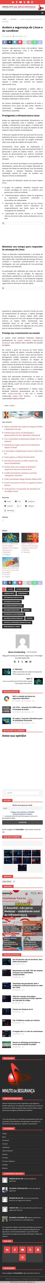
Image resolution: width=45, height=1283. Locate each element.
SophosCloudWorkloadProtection (17, 622)
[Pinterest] (28, 2)
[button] (42, 13)
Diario (4, 1137)
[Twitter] (24, 2)
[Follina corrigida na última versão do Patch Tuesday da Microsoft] (29, 538)
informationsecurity (12, 610)
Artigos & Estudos (12, 955)
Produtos (5, 1158)
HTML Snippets (14, 1282)
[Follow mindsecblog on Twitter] (21, 662)
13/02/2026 (8, 933)
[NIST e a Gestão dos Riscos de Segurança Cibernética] (6, 698)
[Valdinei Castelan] (4, 1191)
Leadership (5, 1147)
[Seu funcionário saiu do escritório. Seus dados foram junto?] (8, 853)
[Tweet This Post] (9, 42)
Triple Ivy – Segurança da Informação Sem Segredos (32, 929)
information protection (13, 597)
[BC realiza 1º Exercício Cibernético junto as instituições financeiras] (6, 721)
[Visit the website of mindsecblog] (15, 662)
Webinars (8, 886)
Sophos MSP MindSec (22, 396)
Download (5, 1140)
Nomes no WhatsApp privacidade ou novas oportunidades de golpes (26, 1043)
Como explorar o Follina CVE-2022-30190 (19, 457)
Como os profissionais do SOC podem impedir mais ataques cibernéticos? (10, 547)
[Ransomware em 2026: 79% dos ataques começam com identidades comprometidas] (36, 853)
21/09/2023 (17, 701)
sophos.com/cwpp (14, 394)
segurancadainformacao (13, 618)
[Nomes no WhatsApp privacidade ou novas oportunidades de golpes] (6, 1044)
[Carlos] (4, 1211)
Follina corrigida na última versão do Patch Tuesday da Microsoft (29, 546)
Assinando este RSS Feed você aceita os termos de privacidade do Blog (19, 817)
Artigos (4, 1133)
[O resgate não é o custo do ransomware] (6, 1033)
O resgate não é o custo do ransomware (28, 1031)
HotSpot (5, 1144)
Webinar (5, 1168)
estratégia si (23, 593)
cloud (10, 589)
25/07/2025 (8, 949)
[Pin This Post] (19, 42)
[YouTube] (20, 2)
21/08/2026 (17, 964)
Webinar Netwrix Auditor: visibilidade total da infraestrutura (12, 929)
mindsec (27, 610)
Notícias (4, 1154)
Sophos (12, 405)
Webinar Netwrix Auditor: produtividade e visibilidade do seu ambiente (11, 942)
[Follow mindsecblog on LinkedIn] (29, 662)
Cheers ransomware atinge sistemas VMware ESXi (22, 479)
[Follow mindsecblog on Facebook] (17, 662)
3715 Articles (32, 652)
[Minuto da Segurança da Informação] (22, 9)
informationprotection (13, 606)
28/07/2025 (29, 933)
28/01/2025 (17, 723)
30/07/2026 (17, 1047)
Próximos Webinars (8, 1161)
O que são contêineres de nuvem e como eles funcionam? (10, 570)
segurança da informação (14, 614)
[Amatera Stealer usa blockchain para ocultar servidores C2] (22, 867)
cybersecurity (9, 593)
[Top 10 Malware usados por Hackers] (6, 1022)
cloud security (22, 589)
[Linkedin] (13, 2)
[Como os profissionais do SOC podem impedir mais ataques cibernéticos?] (10, 538)
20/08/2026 (17, 977)
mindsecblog (19, 36)
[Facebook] (17, 2)
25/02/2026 (8, 918)
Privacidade (20, 829)
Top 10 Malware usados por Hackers (26, 1020)
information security (12, 602)
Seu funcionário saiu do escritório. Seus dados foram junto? (27, 960)
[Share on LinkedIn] (14, 42)
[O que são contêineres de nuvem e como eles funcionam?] (10, 562)
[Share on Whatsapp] (34, 42)
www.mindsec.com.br (12, 627)
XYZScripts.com (31, 1282)
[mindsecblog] (4, 1181)
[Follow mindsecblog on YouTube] (25, 662)
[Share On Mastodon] (39, 42)
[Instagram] (32, 2)
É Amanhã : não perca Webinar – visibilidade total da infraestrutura (22, 911)
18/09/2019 (17, 712)
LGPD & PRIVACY (7, 1151)
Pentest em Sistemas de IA (23, 1009)
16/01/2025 (29, 949)
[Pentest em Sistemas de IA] (26, 860)
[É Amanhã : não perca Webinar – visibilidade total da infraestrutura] (22, 905)
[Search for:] (22, 793)
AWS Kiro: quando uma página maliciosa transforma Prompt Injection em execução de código (27, 998)
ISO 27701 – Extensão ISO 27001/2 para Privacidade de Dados (27, 708)
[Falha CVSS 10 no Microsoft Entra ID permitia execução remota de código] (17, 853)
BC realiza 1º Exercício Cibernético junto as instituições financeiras (27, 719)
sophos (29, 618)
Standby (5, 1165)
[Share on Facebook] (4, 42)
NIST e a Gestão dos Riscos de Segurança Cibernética (24, 697)
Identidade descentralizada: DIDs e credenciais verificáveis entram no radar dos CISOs (28, 985)
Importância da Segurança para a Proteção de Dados (31, 944)
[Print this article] (29, 42)
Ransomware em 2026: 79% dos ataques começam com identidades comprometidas (28, 972)
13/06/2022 (7, 36)
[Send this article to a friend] (24, 42)
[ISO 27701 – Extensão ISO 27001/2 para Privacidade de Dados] (6, 709)
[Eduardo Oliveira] (4, 1220)
